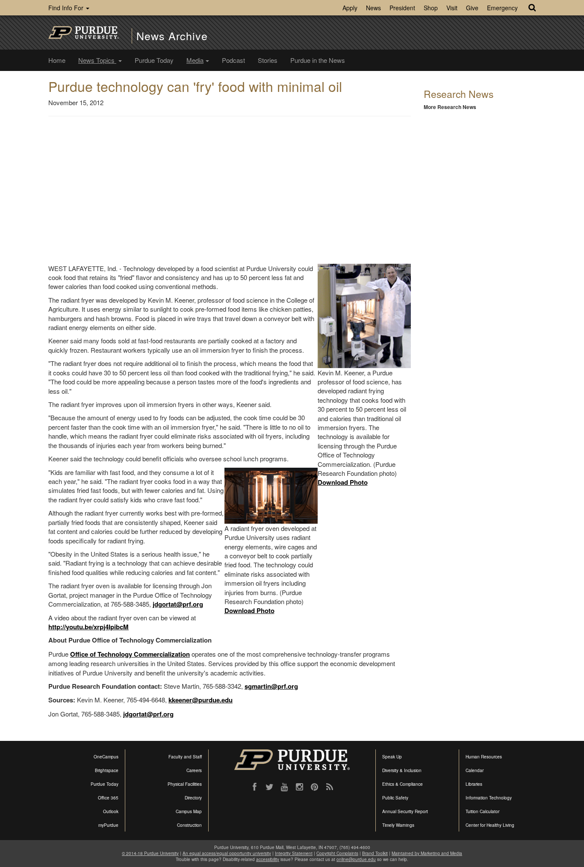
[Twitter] (269, 787)
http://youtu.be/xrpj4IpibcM (88, 626)
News (373, 7)
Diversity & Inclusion (402, 770)
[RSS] (329, 787)
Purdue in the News (317, 60)
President (402, 7)
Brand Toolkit (375, 853)
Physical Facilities (185, 784)
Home (56, 60)
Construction (189, 825)
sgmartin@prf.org (271, 686)
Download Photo (343, 482)
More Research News (450, 107)
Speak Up (392, 757)
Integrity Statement (294, 853)
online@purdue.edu (356, 859)
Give (472, 7)
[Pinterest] (314, 787)
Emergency (502, 7)
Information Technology (489, 798)
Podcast (233, 60)
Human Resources (484, 757)
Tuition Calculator (482, 811)
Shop (431, 7)
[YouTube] (284, 787)
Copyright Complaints (337, 853)
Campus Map (189, 811)
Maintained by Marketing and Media (427, 853)
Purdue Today (154, 60)
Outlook (110, 811)
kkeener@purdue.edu (200, 700)
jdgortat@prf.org (178, 604)
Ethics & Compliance (402, 784)
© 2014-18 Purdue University (150, 853)
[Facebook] (255, 787)
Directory (193, 798)
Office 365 (108, 798)
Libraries (474, 784)
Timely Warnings (398, 825)
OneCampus (106, 757)
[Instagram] (299, 787)
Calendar (475, 770)
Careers (194, 770)
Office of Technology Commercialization (130, 654)
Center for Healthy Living (490, 825)
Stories (267, 60)
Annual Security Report (405, 811)
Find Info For (66, 7)
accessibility (267, 859)
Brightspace (106, 770)
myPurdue (108, 825)
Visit (451, 7)
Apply (349, 7)
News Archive (172, 35)
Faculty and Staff (185, 757)
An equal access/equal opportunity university (227, 853)
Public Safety (395, 798)
